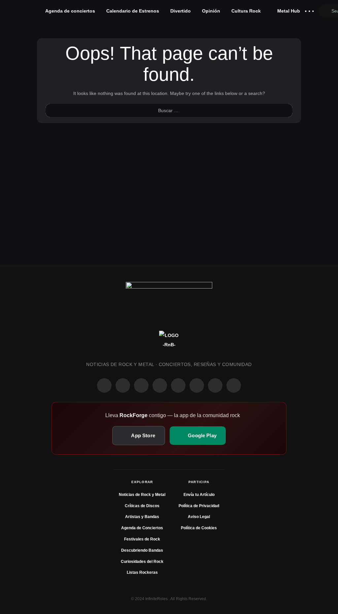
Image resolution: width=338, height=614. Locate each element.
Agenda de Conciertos (142, 528)
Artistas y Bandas (142, 517)
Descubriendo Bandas (142, 550)
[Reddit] (178, 385)
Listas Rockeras (142, 572)
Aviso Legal (199, 517)
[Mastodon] (196, 385)
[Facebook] (104, 385)
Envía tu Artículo (199, 495)
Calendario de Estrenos (132, 11)
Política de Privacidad (199, 506)
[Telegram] (233, 385)
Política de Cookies (199, 528)
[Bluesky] (215, 385)
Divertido (180, 11)
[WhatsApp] (141, 385)
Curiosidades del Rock (142, 562)
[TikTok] (159, 385)
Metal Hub (288, 11)
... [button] (309, 9)
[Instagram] (123, 385)
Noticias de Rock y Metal (142, 495)
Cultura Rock (246, 11)
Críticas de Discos (142, 506)
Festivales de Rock (142, 539)
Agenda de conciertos (70, 11)
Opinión (211, 11)
